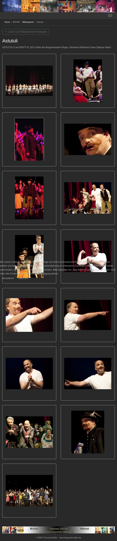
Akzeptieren (8, 278)
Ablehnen (23, 278)
